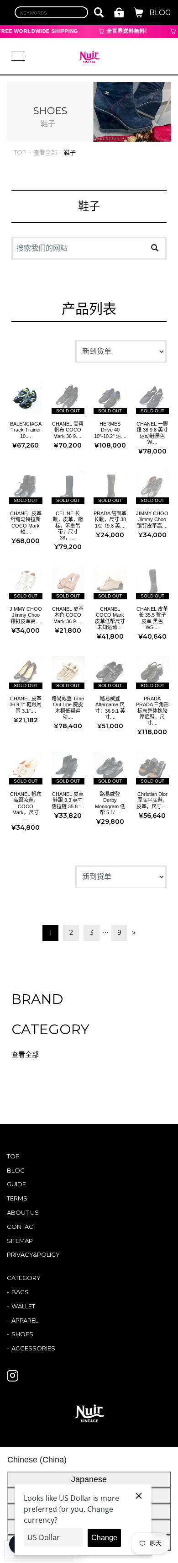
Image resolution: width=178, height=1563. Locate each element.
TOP (13, 1156)
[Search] (154, 248)
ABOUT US (23, 1212)
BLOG (160, 12)
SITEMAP (20, 1240)
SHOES (22, 1334)
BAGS (20, 1292)
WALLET (23, 1306)
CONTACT (22, 1226)
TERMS (17, 1198)
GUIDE (16, 1184)
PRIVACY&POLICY (33, 1254)
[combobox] (51, 12)
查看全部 (25, 1054)
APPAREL (24, 1320)
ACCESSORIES (33, 1348)
